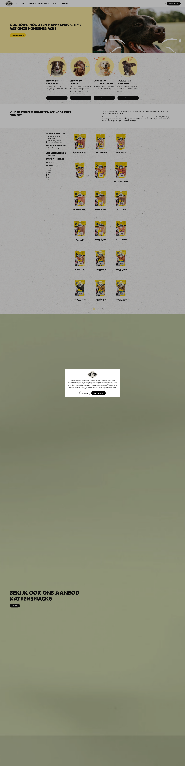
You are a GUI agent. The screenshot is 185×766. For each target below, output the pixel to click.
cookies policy (95, 385)
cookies (115, 382)
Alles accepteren (98, 393)
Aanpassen (85, 393)
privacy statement (98, 388)
